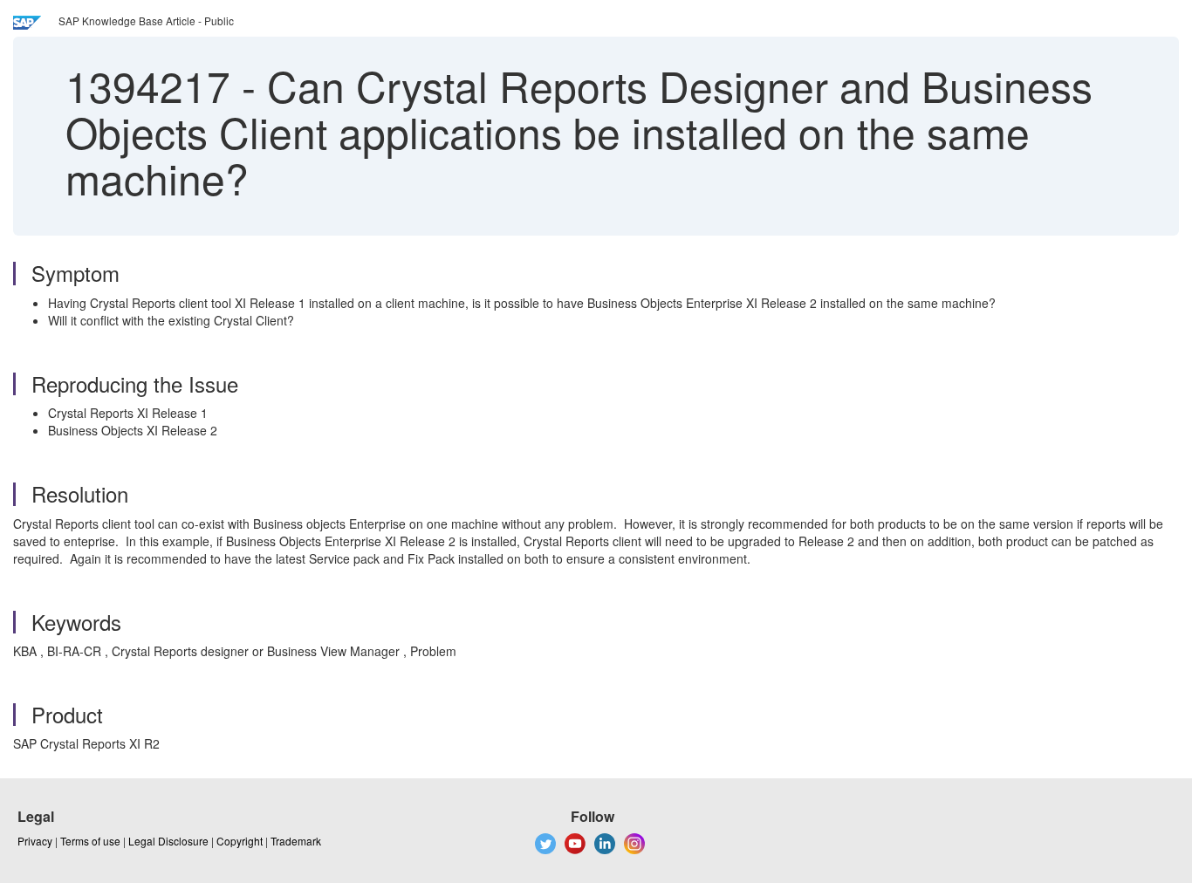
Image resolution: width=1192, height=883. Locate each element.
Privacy (34, 840)
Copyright (239, 840)
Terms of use (90, 840)
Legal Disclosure (168, 840)
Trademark (296, 840)
